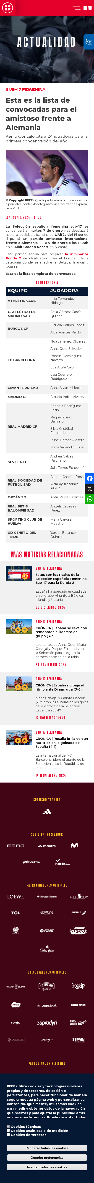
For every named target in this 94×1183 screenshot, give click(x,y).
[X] (89, 488)
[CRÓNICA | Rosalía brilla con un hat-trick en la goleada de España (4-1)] (19, 737)
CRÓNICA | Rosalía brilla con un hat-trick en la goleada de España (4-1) (62, 743)
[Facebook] (89, 478)
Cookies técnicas (26, 1127)
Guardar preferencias (47, 1157)
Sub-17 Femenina (25, 89)
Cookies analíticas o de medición (39, 1131)
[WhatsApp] (89, 499)
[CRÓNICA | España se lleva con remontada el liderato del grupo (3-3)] (19, 626)
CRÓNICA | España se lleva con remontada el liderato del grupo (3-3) (61, 632)
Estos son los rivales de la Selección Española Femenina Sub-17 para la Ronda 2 (61, 579)
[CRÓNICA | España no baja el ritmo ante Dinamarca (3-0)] (19, 683)
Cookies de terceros (28, 1135)
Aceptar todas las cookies (47, 1167)
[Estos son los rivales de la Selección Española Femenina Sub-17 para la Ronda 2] (19, 573)
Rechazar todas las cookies (47, 1148)
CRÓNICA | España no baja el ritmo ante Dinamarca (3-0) (60, 687)
